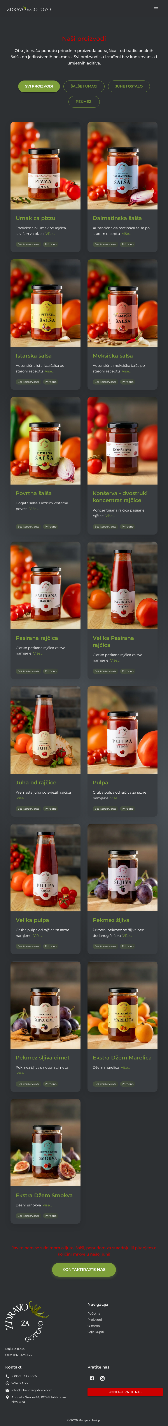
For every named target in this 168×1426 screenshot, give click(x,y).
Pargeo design (90, 1420)
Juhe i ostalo (129, 86)
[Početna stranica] (29, 8)
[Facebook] (92, 1378)
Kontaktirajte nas (84, 1269)
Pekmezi (84, 102)
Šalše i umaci (84, 86)
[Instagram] (102, 1378)
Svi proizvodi (39, 86)
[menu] (155, 9)
